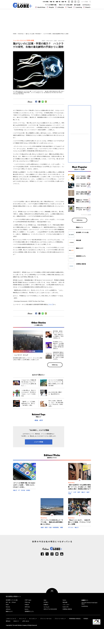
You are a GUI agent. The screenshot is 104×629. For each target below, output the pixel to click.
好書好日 (46, 604)
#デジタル (70, 527)
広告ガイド (16, 621)
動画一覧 (64, 1)
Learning (79, 7)
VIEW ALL (55, 365)
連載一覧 (58, 1)
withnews (8, 609)
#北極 (49, 527)
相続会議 (65, 602)
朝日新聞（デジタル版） (12, 600)
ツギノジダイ (66, 604)
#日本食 (23, 490)
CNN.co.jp (27, 602)
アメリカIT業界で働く (51, 4)
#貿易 (46, 527)
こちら (50, 304)
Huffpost (27, 604)
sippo (45, 600)
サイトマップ (22, 618)
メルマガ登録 (84, 1)
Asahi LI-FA (65, 606)
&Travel (14, 602)
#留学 (78, 492)
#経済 (87, 492)
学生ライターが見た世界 (65, 4)
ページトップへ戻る (52, 594)
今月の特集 (45, 1)
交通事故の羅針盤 (67, 609)
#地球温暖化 (55, 527)
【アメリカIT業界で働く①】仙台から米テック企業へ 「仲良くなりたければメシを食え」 (24, 485)
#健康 (42, 527)
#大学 (74, 492)
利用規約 (86, 618)
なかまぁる (46, 606)
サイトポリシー (33, 618)
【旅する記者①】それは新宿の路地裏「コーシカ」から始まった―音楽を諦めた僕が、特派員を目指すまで (79, 487)
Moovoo (8, 606)
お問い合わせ (25, 621)
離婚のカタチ (9, 611)
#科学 (41, 420)
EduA (7, 604)
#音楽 (69, 493)
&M (7, 602)
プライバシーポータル (46, 618)
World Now (41, 7)
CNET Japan (28, 600)
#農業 (61, 527)
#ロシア (70, 492)
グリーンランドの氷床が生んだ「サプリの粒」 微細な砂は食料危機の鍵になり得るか (52, 522)
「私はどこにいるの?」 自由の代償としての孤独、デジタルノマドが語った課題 (79, 522)
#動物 (36, 420)
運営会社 (8, 621)
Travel (69, 7)
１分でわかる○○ (86, 4)
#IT (19, 490)
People (51, 7)
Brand (87, 7)
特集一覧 (52, 1)
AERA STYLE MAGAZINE (50, 609)
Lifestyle (60, 7)
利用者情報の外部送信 (74, 618)
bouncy (26, 609)
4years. (64, 600)
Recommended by (84, 214)
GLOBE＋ (46, 602)
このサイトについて (11, 618)
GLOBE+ (22, 5)
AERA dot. (27, 606)
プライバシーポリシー (60, 618)
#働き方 (15, 490)
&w (9, 602)
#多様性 (28, 490)
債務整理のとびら (29, 611)
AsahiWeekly (84, 606)
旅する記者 (77, 4)
